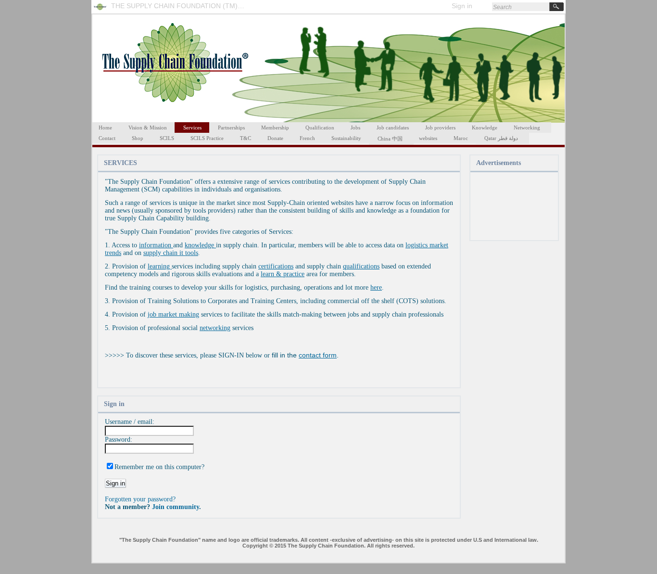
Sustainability (346, 138)
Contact (107, 138)
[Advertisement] (514, 207)
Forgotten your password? (140, 499)
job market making (173, 314)
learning (160, 266)
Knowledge (484, 127)
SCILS (167, 138)
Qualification (319, 127)
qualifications (361, 266)
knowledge (200, 245)
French (307, 138)
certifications (275, 266)
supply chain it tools (170, 252)
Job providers (440, 127)
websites (428, 138)
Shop (137, 138)
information (156, 245)
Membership (275, 127)
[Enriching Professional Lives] (102, 11)
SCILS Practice (207, 138)
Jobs (355, 127)
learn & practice (282, 274)
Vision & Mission (147, 127)
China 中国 (390, 138)
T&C (245, 138)
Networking (527, 127)
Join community (175, 506)
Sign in (462, 6)
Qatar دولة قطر (501, 138)
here (376, 287)
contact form (318, 355)
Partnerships (231, 127)
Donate (275, 138)
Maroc (461, 138)
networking (215, 328)
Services (192, 127)
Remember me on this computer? (159, 467)
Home (105, 127)
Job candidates (393, 127)
